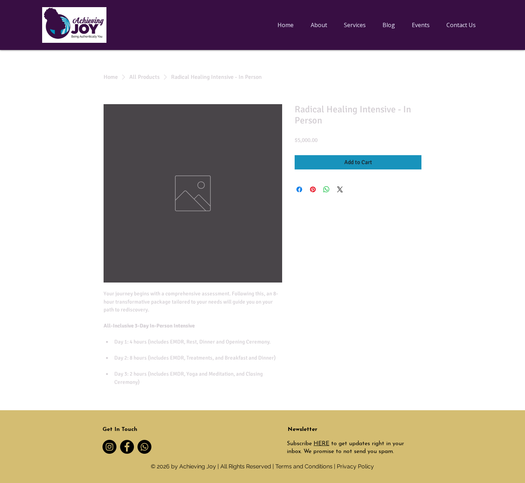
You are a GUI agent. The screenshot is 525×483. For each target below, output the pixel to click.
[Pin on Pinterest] (313, 189)
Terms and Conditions (303, 466)
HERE (321, 444)
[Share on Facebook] (299, 189)
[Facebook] (127, 447)
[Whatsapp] (144, 447)
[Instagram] (109, 447)
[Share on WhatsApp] (326, 189)
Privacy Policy (355, 466)
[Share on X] (340, 189)
